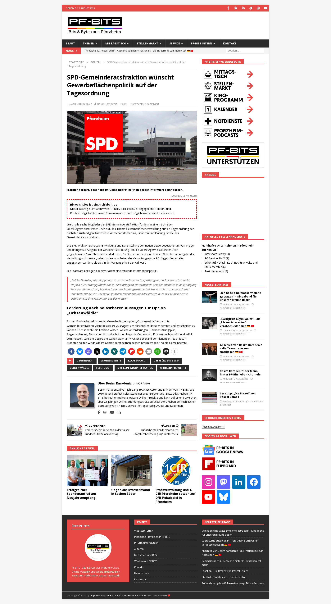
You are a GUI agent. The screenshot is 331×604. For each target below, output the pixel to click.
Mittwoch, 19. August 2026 (236, 304)
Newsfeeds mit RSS (145, 555)
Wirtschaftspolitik (173, 368)
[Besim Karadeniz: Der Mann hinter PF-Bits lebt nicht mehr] (209, 375)
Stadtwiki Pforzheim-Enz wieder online (224, 577)
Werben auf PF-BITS (145, 561)
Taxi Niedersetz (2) (216, 271)
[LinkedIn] (243, 8)
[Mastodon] (235, 8)
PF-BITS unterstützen (146, 542)
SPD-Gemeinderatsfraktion (135, 368)
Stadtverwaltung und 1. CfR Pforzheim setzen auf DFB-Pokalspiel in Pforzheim (176, 496)
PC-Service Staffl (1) (217, 258)
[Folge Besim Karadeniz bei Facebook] (99, 412)
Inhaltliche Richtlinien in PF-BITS (152, 536)
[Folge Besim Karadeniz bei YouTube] (110, 412)
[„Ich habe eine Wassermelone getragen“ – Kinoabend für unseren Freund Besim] (209, 297)
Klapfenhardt (137, 360)
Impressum (140, 579)
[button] (71, 351)
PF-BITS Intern (201, 43)
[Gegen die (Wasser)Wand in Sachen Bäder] (131, 470)
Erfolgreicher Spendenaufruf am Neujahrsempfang (81, 494)
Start (70, 43)
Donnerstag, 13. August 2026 (237, 330)
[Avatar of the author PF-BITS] (98, 557)
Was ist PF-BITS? (143, 530)
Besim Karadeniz (107, 104)
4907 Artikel (143, 383)
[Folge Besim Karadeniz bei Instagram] (104, 412)
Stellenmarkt (147, 43)
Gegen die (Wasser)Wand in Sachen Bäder (130, 492)
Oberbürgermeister (166, 360)
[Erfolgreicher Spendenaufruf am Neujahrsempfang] (87, 470)
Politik (123, 104)
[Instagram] (258, 8)
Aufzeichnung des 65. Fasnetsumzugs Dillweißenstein (233, 583)
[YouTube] (265, 8)
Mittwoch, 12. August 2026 (236, 356)
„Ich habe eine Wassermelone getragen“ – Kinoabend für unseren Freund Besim (240, 296)
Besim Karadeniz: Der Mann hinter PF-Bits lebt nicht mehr (240, 372)
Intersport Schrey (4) (217, 254)
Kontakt (230, 43)
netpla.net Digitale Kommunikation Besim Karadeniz (118, 595)
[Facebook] (228, 8)
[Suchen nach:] (245, 50)
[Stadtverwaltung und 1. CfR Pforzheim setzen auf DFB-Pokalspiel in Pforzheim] (176, 470)
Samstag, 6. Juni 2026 (233, 401)
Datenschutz (141, 573)
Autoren (139, 549)
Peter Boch (103, 368)
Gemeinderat (85, 360)
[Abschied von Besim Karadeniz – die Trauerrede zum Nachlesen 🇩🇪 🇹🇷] (209, 349)
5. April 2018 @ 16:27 (80, 104)
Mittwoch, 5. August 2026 (235, 378)
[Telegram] (250, 8)
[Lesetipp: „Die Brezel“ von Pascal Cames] (209, 397)
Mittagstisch (115, 43)
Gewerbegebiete (111, 360)
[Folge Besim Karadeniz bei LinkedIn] (118, 412)
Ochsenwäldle (79, 368)
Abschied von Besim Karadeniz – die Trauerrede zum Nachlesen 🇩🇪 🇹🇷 (241, 348)
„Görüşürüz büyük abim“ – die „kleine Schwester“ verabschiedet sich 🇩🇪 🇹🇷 (240, 322)
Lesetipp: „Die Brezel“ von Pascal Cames (238, 395)
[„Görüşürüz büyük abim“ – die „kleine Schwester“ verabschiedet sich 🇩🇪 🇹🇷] (209, 323)
